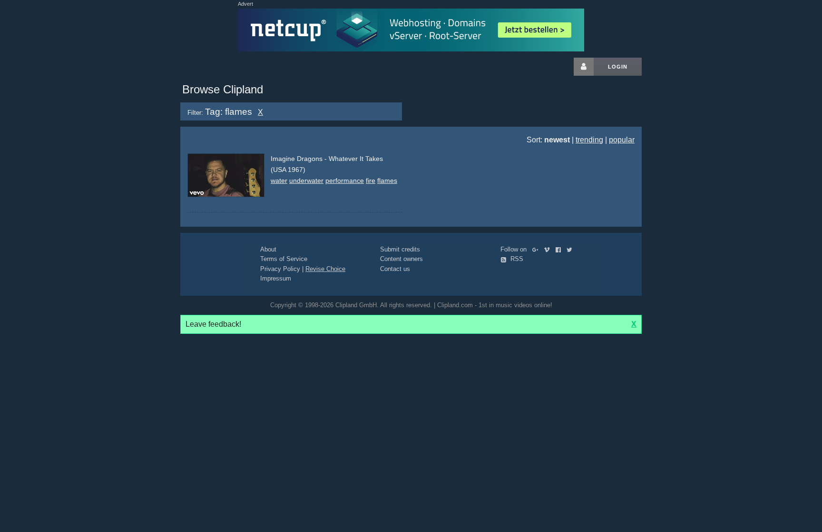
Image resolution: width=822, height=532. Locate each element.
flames (387, 180)
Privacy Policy (280, 268)
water (279, 180)
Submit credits (400, 249)
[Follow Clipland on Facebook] (560, 249)
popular (622, 140)
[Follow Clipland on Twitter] (571, 249)
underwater (306, 180)
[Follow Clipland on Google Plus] (537, 249)
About (268, 249)
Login (617, 67)
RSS (516, 258)
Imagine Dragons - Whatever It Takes (327, 158)
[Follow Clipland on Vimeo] (549, 249)
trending (589, 140)
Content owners (401, 258)
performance (344, 180)
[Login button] (584, 67)
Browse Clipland (222, 89)
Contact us (395, 268)
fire (370, 180)
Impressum (275, 278)
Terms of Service (283, 258)
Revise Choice (325, 268)
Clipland (230, 67)
